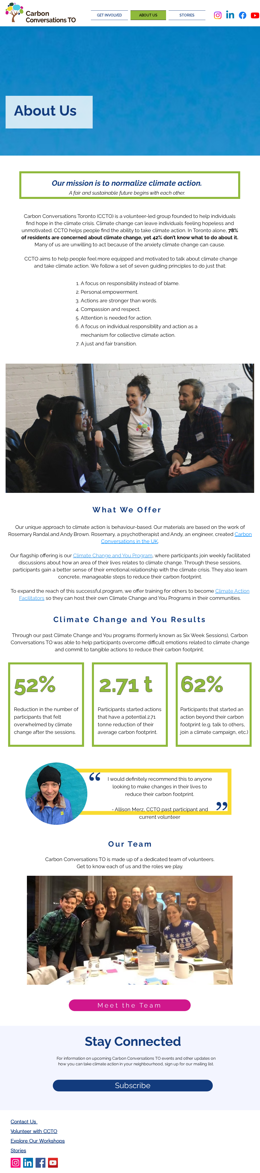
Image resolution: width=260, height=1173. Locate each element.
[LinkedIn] (28, 1163)
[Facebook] (243, 15)
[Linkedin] (230, 15)
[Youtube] (255, 15)
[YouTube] (53, 1163)
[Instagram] (218, 15)
